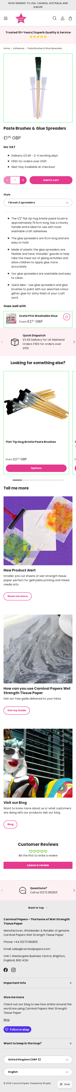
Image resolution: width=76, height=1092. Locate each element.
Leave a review (38, 865)
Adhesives (18, 48)
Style (7, 194)
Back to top (36, 907)
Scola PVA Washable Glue (38, 316)
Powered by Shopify (40, 1083)
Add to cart (51, 180)
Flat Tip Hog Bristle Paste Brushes (31, 442)
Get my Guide (16, 710)
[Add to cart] (66, 316)
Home (7, 48)
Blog (10, 824)
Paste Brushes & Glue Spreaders (45, 48)
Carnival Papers (20, 1083)
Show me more (17, 596)
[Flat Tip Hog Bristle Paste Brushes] (36, 403)
